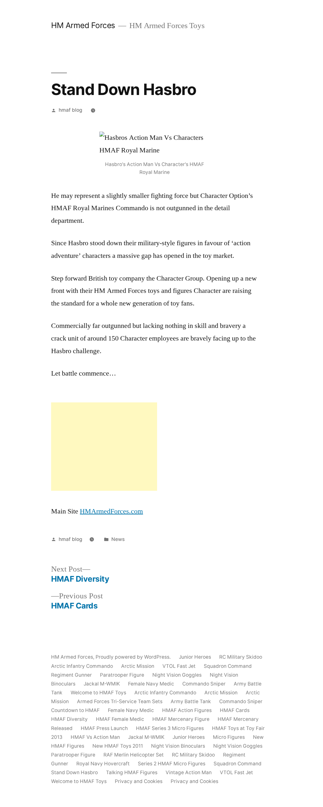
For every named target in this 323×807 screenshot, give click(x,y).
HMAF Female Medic (120, 719)
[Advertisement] (104, 446)
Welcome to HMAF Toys (98, 693)
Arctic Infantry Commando (82, 666)
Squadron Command (228, 666)
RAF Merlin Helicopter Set (133, 755)
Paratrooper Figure (122, 675)
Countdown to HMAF (75, 710)
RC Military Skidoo (240, 657)
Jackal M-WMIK (102, 684)
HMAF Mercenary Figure (180, 719)
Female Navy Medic (151, 684)
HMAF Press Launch (104, 728)
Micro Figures (229, 737)
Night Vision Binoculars (178, 746)
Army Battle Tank (191, 701)
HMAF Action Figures (187, 710)
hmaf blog (70, 110)
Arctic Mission (137, 666)
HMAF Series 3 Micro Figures (170, 728)
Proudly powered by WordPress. (134, 657)
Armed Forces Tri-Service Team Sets (119, 701)
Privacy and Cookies (138, 781)
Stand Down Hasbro (74, 772)
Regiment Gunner (71, 675)
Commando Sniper (204, 684)
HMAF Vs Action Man (95, 737)
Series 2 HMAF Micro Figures (171, 764)
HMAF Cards (235, 710)
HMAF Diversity (69, 719)
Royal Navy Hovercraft (103, 764)
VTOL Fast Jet (179, 666)
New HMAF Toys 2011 (117, 746)
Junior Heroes (195, 657)
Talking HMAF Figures (131, 772)
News (118, 539)
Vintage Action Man (189, 772)
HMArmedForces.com (111, 511)
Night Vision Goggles (177, 675)
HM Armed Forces (83, 25)
